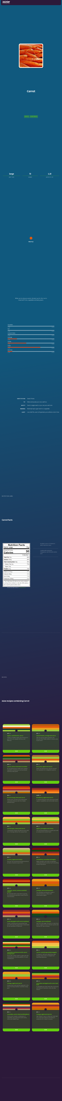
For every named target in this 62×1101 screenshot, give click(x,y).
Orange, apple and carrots (44, 1014)
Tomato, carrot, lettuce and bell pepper (17, 891)
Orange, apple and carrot (14, 983)
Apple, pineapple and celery (44, 828)
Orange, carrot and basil (43, 921)
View (16, 751)
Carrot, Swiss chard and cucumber (17, 766)
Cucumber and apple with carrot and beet (47, 984)
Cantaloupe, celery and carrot (16, 828)
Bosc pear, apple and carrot (44, 766)
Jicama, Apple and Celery (14, 859)
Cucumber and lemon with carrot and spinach (17, 953)
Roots (27, 116)
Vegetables (33, 116)
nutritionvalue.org (22, 587)
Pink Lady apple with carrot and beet (18, 921)
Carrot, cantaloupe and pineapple (46, 952)
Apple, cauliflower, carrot (15, 735)
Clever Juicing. (6, 3)
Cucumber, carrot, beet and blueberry (18, 1014)
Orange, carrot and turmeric (44, 890)
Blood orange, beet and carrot (16, 797)
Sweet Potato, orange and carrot (46, 735)
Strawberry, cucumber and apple (46, 859)
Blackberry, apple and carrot (44, 797)
